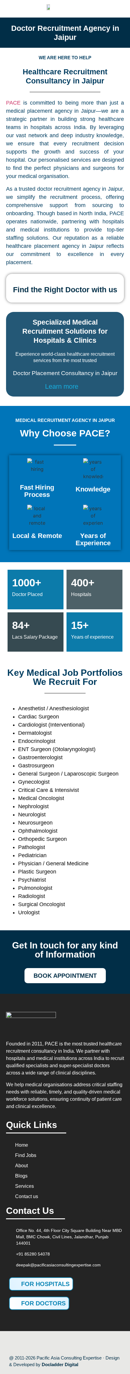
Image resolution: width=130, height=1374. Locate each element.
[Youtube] (58, 1343)
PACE (13, 103)
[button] (114, 9)
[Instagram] (71, 1343)
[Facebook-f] (45, 1343)
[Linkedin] (84, 1343)
